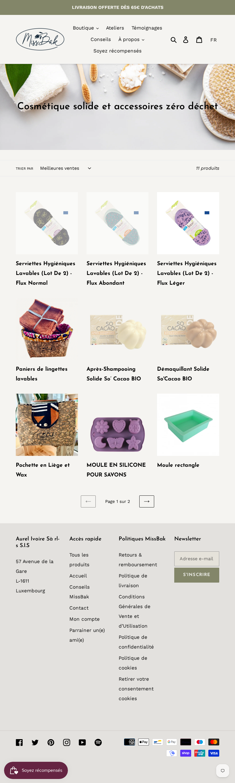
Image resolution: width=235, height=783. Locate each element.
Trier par (24, 169)
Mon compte (84, 619)
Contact (79, 608)
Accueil (78, 576)
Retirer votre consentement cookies (136, 688)
